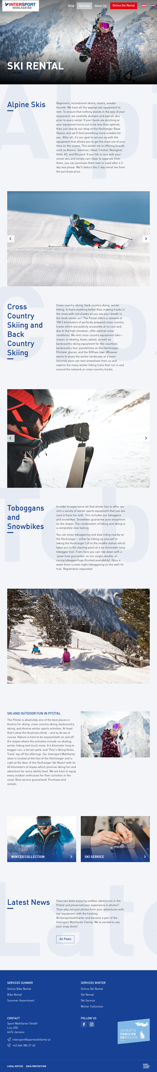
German (143, 5)
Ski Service (88, 1000)
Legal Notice (15, 1066)
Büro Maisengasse (146, 1066)
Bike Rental (14, 994)
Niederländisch (152, 5)
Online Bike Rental (19, 988)
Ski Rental (87, 994)
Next (146, 239)
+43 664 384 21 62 (23, 1045)
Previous (11, 239)
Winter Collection (92, 1006)
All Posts (65, 939)
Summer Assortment (20, 1000)
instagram (91, 1024)
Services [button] (84, 5)
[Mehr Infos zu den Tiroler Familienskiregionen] (134, 1031)
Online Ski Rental (124, 5)
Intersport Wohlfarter (20, 6)
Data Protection (36, 1066)
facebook (84, 1024)
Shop (71, 5)
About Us (100, 5)
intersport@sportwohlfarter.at (31, 1039)
